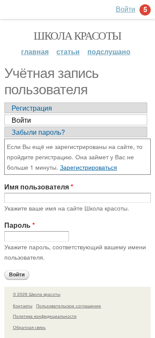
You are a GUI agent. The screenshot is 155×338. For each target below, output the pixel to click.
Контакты (22, 306)
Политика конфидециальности (45, 316)
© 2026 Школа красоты (36, 294)
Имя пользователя (38, 187)
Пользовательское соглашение (68, 306)
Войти (21, 120)
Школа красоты (77, 35)
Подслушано (108, 51)
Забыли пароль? (38, 132)
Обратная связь (29, 327)
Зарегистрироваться (88, 167)
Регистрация (32, 108)
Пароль (19, 225)
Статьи (68, 51)
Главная (35, 51)
